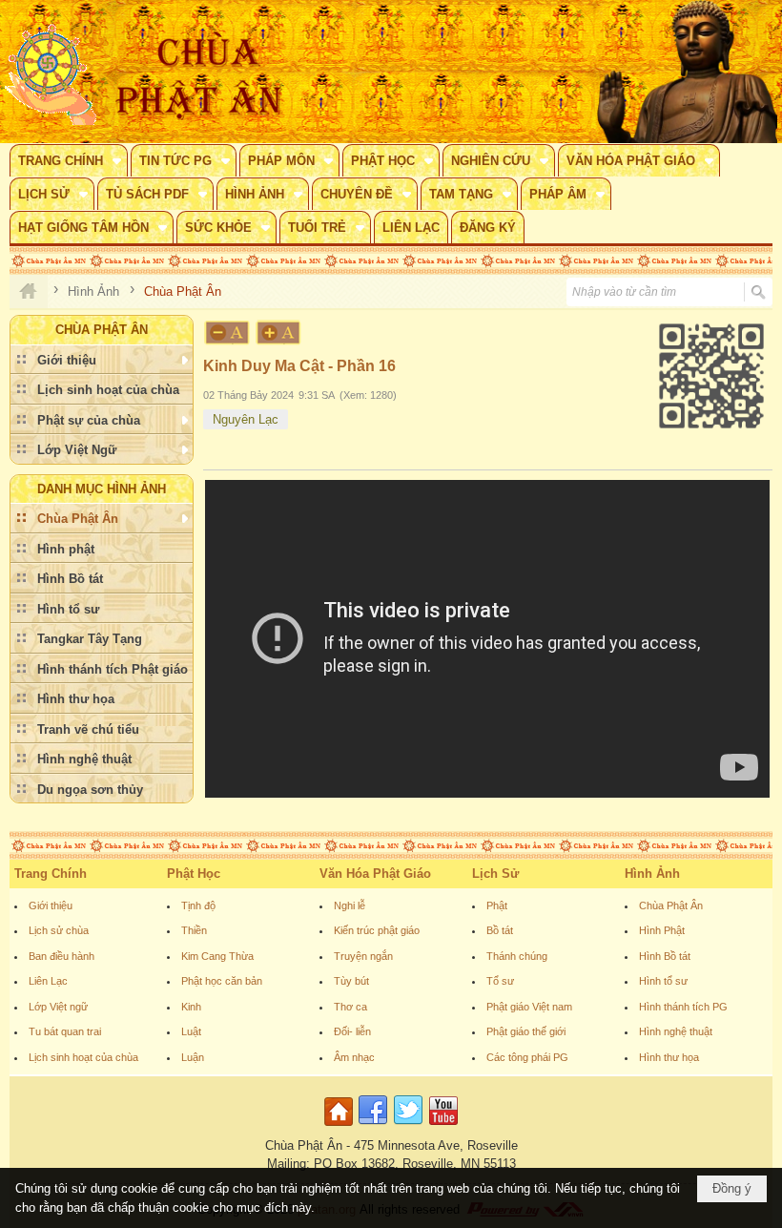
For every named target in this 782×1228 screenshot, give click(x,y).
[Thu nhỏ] (227, 332)
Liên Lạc (48, 981)
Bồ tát (499, 930)
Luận (192, 1057)
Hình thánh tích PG (683, 1006)
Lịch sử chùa (59, 930)
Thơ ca (350, 1006)
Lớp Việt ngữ (58, 1006)
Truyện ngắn (363, 956)
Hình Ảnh (652, 873)
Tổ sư (500, 981)
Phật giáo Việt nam (529, 1006)
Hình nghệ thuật (675, 1031)
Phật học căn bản (221, 981)
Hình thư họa (669, 1057)
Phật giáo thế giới (526, 1031)
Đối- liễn (352, 1031)
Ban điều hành (61, 956)
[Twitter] (408, 1126)
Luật (191, 1031)
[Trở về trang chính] (341, 1126)
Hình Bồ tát (664, 956)
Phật (496, 905)
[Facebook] (373, 1126)
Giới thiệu (50, 905)
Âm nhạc (354, 1057)
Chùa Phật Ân (671, 905)
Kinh (191, 1006)
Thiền (194, 930)
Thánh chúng (516, 956)
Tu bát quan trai (65, 1031)
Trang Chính (50, 873)
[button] (69, 160)
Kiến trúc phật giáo (377, 930)
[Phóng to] (279, 332)
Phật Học (193, 873)
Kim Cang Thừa (217, 956)
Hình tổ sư (663, 981)
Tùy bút (351, 981)
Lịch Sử (495, 873)
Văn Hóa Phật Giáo (375, 873)
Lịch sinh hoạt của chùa (83, 1057)
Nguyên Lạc (245, 419)
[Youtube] (443, 1126)
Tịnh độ (198, 905)
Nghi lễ (349, 905)
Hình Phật (662, 930)
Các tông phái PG (527, 1057)
